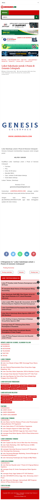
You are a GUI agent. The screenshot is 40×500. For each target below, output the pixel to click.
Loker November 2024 (24, 71)
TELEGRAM (6, 351)
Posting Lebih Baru (7, 272)
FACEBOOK (6, 346)
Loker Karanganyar (19, 396)
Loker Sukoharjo (6, 72)
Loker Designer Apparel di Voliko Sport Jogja (16, 428)
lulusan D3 (13, 72)
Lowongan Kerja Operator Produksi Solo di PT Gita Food (19, 374)
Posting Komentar (8, 268)
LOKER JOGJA (7, 410)
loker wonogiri (6, 402)
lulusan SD (13, 388)
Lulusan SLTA (26, 72)
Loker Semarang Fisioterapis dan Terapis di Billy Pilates (19, 457)
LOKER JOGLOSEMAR (9, 414)
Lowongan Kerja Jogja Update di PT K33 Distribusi (17, 473)
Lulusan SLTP (5, 74)
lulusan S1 (19, 72)
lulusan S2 (5, 388)
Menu (5, 12)
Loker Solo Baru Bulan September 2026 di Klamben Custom (20, 371)
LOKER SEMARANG (8, 412)
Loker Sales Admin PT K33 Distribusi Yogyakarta (17, 426)
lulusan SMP (23, 388)
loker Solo (33, 71)
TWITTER (5, 353)
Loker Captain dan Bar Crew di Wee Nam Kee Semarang (19, 442)
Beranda (21, 272)
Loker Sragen (6, 399)
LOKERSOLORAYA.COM (18, 191)
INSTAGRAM (6, 348)
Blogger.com (23, 496)
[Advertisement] (20, 96)
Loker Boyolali (6, 396)
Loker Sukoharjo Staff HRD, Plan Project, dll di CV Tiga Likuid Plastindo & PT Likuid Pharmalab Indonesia (18, 296)
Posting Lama (34, 272)
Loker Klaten (31, 396)
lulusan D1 (14, 385)
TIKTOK (4, 355)
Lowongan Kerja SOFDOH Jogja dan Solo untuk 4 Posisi (19, 431)
